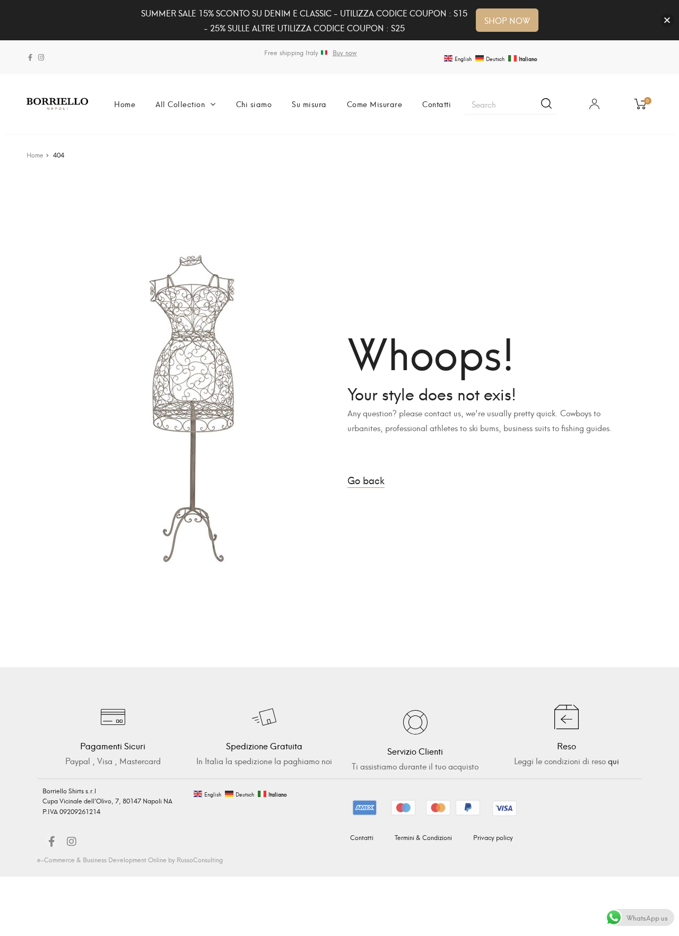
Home (124, 104)
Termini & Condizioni (423, 837)
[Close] (667, 20)
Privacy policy (493, 837)
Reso (566, 745)
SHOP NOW (507, 20)
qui (613, 760)
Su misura (309, 104)
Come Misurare (375, 104)
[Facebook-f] (30, 57)
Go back (366, 479)
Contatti (436, 104)
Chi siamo (254, 104)
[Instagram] (41, 57)
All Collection (180, 104)
